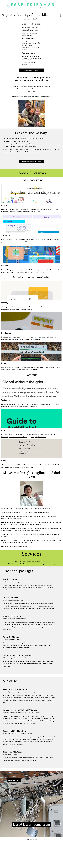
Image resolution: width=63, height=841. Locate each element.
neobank (7, 465)
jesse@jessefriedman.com (31, 824)
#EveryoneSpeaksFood (39, 367)
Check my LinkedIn (7, 508)
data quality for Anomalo (38, 437)
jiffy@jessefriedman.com (34, 739)
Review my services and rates (31, 161)
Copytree (7, 434)
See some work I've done (32, 70)
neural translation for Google (18, 437)
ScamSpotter (8, 212)
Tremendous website (32, 404)
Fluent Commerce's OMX (9, 239)
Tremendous (21, 307)
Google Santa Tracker (13, 272)
